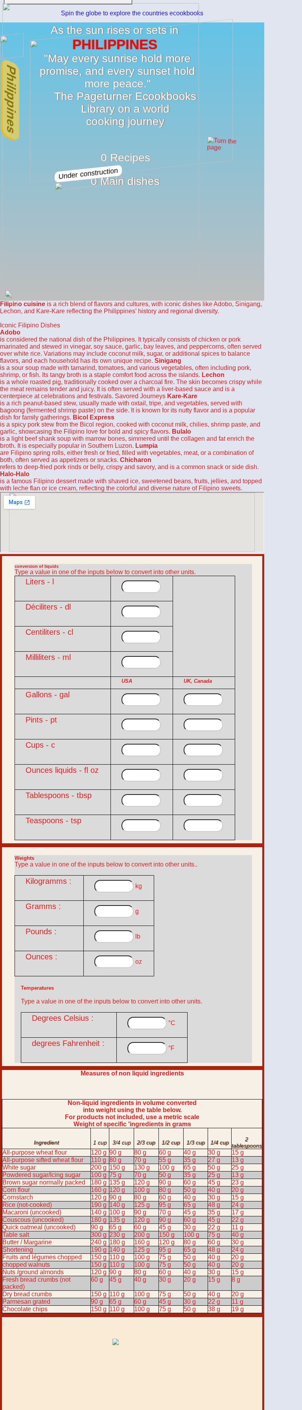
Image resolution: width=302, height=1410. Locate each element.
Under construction (88, 173)
